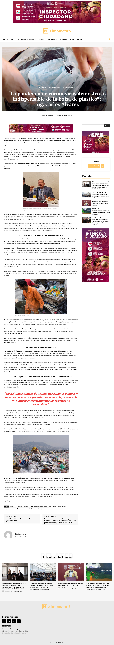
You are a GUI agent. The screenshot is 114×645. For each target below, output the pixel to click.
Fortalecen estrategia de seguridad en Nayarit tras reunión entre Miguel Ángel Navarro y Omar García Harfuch (100, 221)
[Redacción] (8, 535)
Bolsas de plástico (16, 506)
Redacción (49, 115)
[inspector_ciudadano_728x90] (41, 132)
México (19, 508)
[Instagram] (9, 621)
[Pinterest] (98, 166)
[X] (94, 166)
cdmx (26, 506)
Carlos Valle (36, 589)
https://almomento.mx (21, 537)
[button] (100, 39)
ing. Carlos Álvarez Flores (57, 506)
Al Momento (54, 88)
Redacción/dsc (64, 588)
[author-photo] (3, 591)
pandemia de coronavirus (32, 508)
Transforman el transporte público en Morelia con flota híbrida (100, 203)
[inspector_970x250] (57, 12)
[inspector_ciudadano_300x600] (95, 281)
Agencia (42, 88)
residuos (45, 508)
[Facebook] (90, 166)
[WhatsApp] (102, 166)
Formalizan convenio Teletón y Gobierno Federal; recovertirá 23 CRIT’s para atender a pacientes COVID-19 (60, 521)
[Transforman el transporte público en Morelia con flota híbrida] (86, 203)
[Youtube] (19, 621)
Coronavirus (69, 88)
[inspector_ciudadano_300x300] (95, 152)
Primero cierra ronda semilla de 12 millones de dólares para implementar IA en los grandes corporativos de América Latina (100, 185)
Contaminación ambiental (38, 506)
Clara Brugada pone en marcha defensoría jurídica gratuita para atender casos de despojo (100, 195)
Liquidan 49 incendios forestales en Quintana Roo (20, 520)
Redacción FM (8, 591)
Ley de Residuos (10, 508)
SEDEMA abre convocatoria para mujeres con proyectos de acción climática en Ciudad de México (101, 211)
